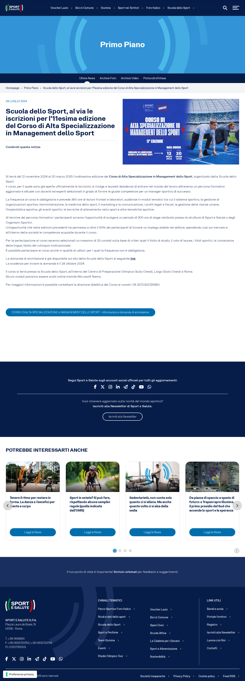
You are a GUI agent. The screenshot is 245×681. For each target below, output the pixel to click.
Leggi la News (32, 532)
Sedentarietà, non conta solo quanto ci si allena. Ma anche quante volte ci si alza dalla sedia (150, 504)
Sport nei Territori (128, 8)
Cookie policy (206, 676)
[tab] (115, 551)
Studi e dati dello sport (112, 616)
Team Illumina (106, 640)
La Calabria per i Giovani (165, 641)
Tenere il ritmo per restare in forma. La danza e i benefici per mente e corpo (32, 502)
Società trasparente (152, 676)
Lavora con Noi (216, 640)
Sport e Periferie (108, 632)
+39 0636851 (16, 638)
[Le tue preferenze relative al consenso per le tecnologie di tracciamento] (20, 674)
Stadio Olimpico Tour (110, 656)
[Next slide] (237, 505)
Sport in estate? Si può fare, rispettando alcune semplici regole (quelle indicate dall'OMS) (90, 504)
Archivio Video (130, 78)
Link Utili (214, 600)
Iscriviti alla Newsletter (122, 416)
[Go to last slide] (8, 505)
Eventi (102, 648)
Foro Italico (153, 8)
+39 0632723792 (18, 643)
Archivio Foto (108, 78)
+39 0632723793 (41, 643)
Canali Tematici (110, 600)
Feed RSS (229, 676)
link (133, 259)
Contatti (212, 648)
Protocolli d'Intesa (154, 78)
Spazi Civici (157, 625)
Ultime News (87, 78)
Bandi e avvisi (215, 609)
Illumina (106, 8)
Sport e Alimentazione (163, 649)
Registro (212, 624)
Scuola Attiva (158, 633)
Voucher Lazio (59, 8)
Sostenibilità (157, 656)
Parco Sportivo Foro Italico (114, 609)
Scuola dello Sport (178, 8)
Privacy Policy (181, 676)
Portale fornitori (216, 616)
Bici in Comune (84, 8)
